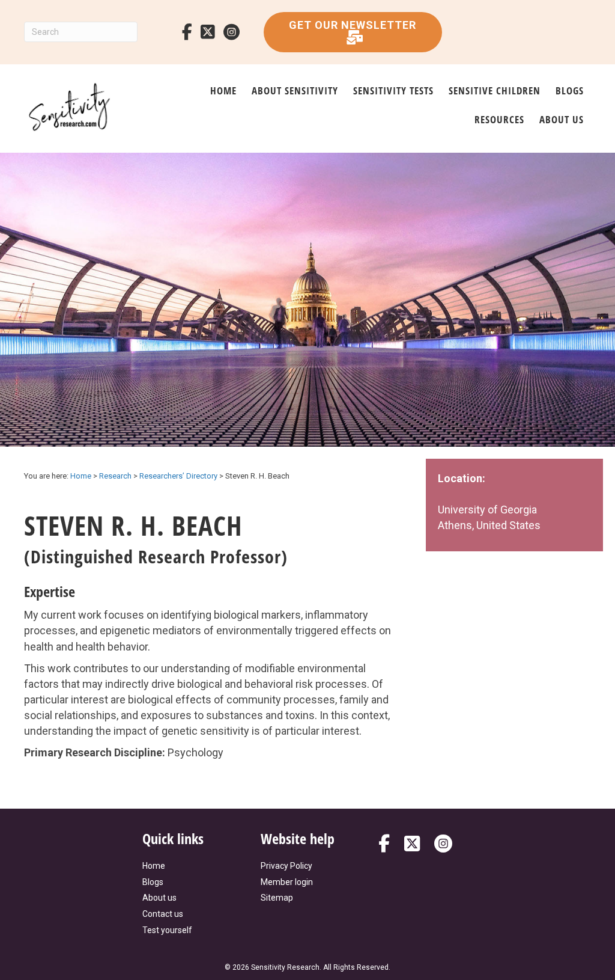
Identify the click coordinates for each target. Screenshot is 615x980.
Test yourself (167, 930)
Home (223, 90)
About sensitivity (295, 90)
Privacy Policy (286, 866)
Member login (287, 882)
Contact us (162, 914)
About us (561, 119)
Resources (499, 119)
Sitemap (277, 897)
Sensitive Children (495, 90)
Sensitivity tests (393, 90)
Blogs (570, 90)
